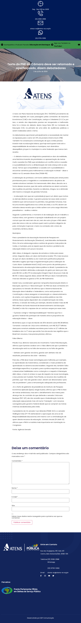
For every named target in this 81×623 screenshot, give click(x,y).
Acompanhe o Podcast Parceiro (27, 45)
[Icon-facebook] (41, 575)
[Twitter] (53, 575)
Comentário (17, 461)
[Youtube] (49, 575)
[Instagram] (45, 575)
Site (13, 505)
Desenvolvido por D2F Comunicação (40, 618)
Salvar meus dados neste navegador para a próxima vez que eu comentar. (37, 517)
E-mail (15, 497)
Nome (15, 488)
